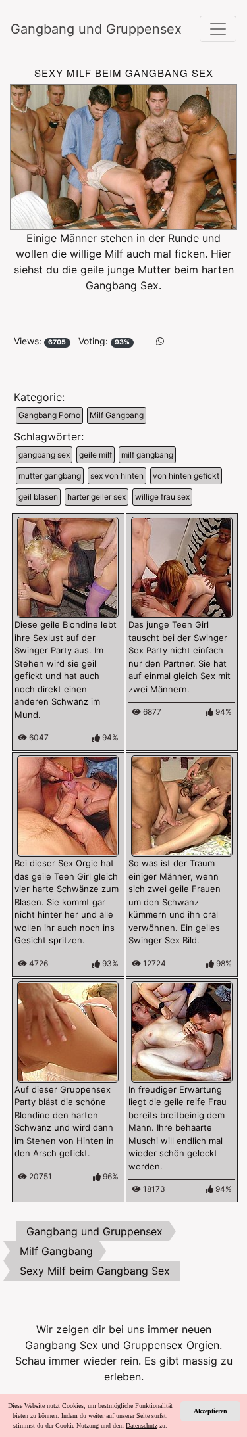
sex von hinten (117, 476)
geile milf (95, 454)
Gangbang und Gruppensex (76, 29)
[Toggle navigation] (218, 29)
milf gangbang (147, 454)
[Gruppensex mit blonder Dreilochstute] (67, 1030)
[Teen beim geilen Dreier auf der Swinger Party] (181, 566)
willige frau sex (162, 497)
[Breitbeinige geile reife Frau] (181, 1030)
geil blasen (38, 497)
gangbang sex (44, 454)
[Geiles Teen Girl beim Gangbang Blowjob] (67, 805)
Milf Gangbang (117, 415)
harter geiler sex (96, 497)
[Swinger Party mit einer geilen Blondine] (67, 566)
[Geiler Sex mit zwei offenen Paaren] (181, 805)
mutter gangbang (49, 476)
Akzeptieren (210, 1411)
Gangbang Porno (49, 415)
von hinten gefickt (186, 476)
